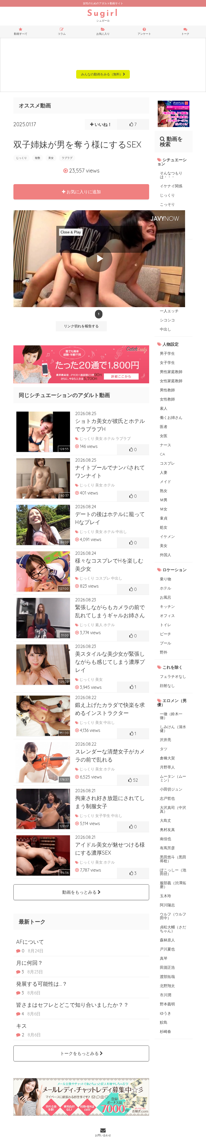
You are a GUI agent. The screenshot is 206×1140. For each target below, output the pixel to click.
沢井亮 (165, 739)
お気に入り (103, 34)
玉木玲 (165, 895)
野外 (163, 652)
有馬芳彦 (167, 848)
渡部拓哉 (167, 976)
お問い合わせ (103, 1135)
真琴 (163, 958)
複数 (37, 158)
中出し (165, 329)
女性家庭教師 (171, 380)
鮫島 (163, 1022)
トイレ (165, 624)
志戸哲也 (167, 798)
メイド (165, 481)
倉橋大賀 (167, 758)
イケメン (167, 536)
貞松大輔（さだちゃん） (173, 929)
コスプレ (167, 463)
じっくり (21, 158)
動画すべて (20, 34)
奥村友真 (167, 829)
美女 (51, 158)
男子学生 (167, 353)
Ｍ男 (163, 499)
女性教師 (167, 399)
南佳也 (165, 838)
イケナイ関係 (171, 186)
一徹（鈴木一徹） (171, 715)
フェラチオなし (173, 676)
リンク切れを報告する (81, 326)
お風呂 (165, 597)
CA (162, 454)
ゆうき (165, 1013)
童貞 (163, 518)
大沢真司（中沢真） (173, 809)
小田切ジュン (171, 789)
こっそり (167, 204)
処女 (163, 527)
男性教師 (167, 390)
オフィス (167, 615)
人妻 (163, 472)
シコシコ (167, 320)
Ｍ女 (163, 509)
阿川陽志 (167, 905)
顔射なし (167, 685)
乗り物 (165, 579)
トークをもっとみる (80, 1053)
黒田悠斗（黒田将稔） (173, 859)
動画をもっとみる (80, 892)
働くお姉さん (171, 417)
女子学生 (167, 362)
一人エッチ (169, 310)
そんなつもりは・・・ (171, 175)
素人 (163, 408)
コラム (62, 34)
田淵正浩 (167, 967)
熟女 (163, 490)
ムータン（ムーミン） (173, 778)
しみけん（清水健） (173, 728)
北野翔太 (167, 985)
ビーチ (165, 634)
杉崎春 (165, 1031)
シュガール (103, 15)
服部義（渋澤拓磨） (173, 885)
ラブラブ (67, 158)
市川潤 (165, 994)
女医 (163, 435)
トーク (185, 34)
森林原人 (167, 940)
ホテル (165, 588)
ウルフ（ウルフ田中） (173, 916)
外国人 (165, 554)
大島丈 (165, 820)
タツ (163, 748)
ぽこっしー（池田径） (173, 872)
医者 (163, 426)
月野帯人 (167, 767)
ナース (165, 445)
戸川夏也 (167, 949)
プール (165, 643)
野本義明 (167, 1004)
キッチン (167, 606)
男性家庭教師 (171, 371)
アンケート (144, 34)
